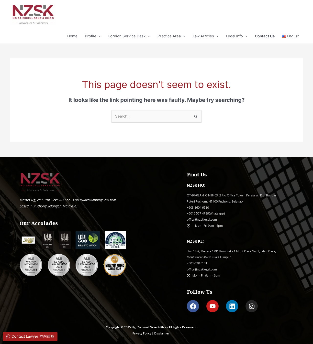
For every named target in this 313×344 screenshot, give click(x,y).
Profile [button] (90, 36)
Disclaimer (161, 333)
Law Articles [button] (203, 36)
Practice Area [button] (169, 36)
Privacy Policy (142, 333)
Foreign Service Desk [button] (126, 36)
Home (72, 36)
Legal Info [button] (234, 36)
